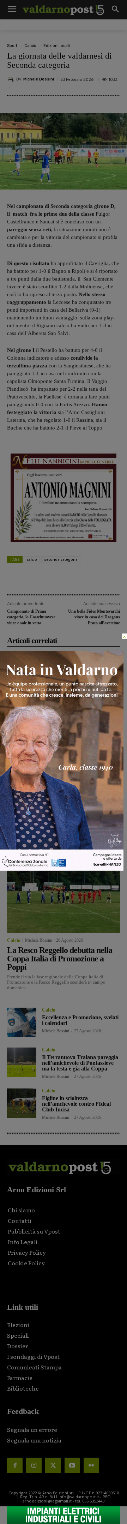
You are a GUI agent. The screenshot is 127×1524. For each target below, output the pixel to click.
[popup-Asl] (61, 869)
